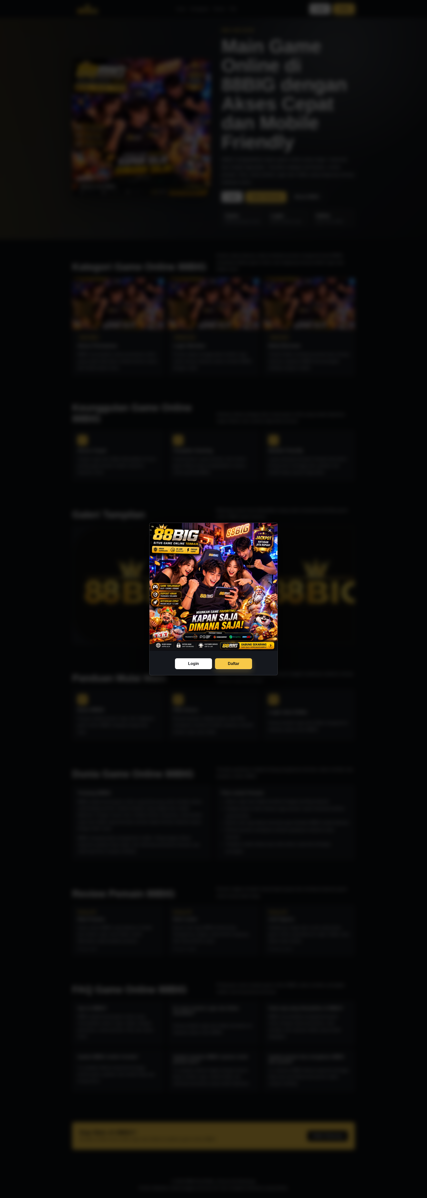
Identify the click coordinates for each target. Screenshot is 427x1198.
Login (193, 663)
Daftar (233, 663)
